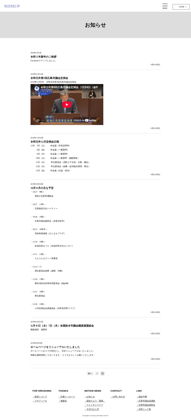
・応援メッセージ (66, 397)
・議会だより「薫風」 (94, 401)
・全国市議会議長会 (145, 405)
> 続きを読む (155, 64)
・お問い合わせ (117, 397)
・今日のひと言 (91, 409)
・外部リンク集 (143, 409)
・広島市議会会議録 (145, 401)
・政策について (39, 397)
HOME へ (183, 7)
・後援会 (62, 401)
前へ (90, 373)
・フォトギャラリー (93, 405)
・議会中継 (141, 397)
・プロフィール (39, 401)
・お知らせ (89, 397)
